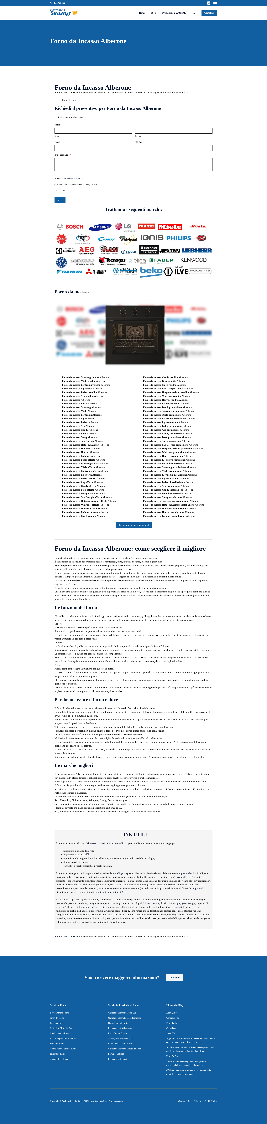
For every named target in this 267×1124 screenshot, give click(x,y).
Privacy (197, 1101)
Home (142, 13)
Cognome (139, 136)
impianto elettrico (187, 873)
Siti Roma (88, 1101)
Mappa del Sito (184, 1101)
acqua (177, 903)
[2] (88, 914)
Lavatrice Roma (57, 1023)
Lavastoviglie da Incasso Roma (63, 1038)
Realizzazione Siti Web (72, 1101)
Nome (57, 136)
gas (183, 903)
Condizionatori (172, 1018)
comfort (178, 907)
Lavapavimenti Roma (59, 1013)
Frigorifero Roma (57, 1054)
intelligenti (120, 873)
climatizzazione (151, 903)
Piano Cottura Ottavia (117, 1033)
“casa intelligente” (183, 877)
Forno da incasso (70, 100)
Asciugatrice (171, 1013)
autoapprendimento (112, 892)
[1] (87, 854)
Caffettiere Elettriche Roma (62, 1028)
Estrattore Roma (57, 1043)
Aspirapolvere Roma (59, 1059)
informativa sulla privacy (74, 178)
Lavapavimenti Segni (117, 1059)
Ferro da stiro (172, 1023)
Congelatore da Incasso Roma (63, 1049)
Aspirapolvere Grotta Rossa (120, 1038)
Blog (153, 13)
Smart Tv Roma (57, 1018)
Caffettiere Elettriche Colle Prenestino (124, 1018)
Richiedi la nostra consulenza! (133, 524)
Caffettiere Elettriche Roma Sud (122, 1013)
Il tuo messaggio (63, 155)
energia (191, 903)
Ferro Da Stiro (172, 1056)
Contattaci (209, 13)
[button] (193, 13)
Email (58, 142)
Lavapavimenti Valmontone (120, 1028)
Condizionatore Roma (59, 1033)
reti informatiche (81, 907)
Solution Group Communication (108, 1101)
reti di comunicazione (109, 907)
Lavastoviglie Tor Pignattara (120, 1043)
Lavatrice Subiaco (116, 1054)
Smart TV (170, 1033)
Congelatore (171, 1028)
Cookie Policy (210, 1101)
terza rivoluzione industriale (105, 843)
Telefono (139, 142)
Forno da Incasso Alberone (68, 936)
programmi (197, 888)
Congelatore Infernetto (118, 1023)
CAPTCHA (60, 190)
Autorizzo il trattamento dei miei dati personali (77, 184)
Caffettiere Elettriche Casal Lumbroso (124, 1049)
